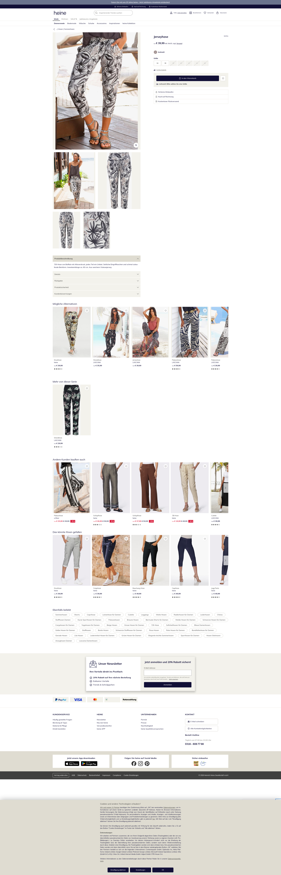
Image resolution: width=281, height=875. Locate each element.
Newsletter (101, 720)
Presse (143, 723)
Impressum (106, 775)
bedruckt (161, 52)
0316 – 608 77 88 (194, 743)
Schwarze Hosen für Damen (214, 620)
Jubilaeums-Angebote (88, 19)
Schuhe (91, 23)
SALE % (74, 19)
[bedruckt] (155, 52)
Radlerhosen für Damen (183, 615)
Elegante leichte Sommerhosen (161, 635)
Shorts (77, 615)
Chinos (220, 615)
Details (57, 274)
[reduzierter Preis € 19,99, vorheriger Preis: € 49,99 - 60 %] (190, 487)
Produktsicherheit (61, 287)
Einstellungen (140, 870)
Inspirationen (114, 23)
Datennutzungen (169, 807)
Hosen (60, 29)
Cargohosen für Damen (64, 625)
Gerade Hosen (61, 635)
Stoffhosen (86, 630)
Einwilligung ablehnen (118, 870)
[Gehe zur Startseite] (60, 12)
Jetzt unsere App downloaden (81, 758)
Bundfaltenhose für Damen (203, 630)
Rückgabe (58, 281)
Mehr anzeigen (173, 679)
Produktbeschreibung (63, 258)
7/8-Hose (155, 625)
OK (163, 870)
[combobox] (118, 12)
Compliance (117, 775)
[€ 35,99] (111, 332)
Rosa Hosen (154, 630)
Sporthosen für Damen (190, 635)
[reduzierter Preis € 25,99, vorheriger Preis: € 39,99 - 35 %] (72, 487)
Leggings (145, 615)
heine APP (101, 729)
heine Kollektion (128, 23)
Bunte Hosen (103, 630)
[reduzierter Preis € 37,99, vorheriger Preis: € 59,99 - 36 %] (150, 487)
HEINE (100, 714)
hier (153, 819)
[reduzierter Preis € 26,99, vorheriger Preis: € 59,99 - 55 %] (111, 487)
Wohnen (64, 19)
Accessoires (102, 23)
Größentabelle (161, 70)
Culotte (131, 615)
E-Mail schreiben (196, 722)
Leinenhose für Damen (112, 615)
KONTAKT (189, 714)
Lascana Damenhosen (88, 641)
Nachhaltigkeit (147, 726)
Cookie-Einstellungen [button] (131, 775)
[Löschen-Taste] (130, 13)
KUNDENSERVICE (61, 714)
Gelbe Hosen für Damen (65, 630)
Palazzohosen (114, 620)
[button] (54, 29)
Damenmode (59, 23)
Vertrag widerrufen (61, 775)
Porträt (144, 720)
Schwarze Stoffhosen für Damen (129, 630)
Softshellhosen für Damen (176, 625)
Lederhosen (205, 615)
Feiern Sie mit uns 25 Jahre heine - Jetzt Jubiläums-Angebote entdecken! (140, 2)
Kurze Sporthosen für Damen (89, 620)
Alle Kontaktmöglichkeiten (201, 728)
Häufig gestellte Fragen (62, 720)
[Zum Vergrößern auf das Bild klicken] (136, 145)
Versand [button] (179, 43)
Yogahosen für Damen (91, 625)
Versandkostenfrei (104, 726)
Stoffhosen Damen (62, 620)
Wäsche (82, 23)
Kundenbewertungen (63, 294)
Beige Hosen (112, 625)
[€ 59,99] (190, 332)
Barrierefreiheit (94, 775)
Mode (56, 19)
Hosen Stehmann (213, 635)
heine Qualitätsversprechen (152, 729)
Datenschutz (82, 775)
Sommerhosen (69, 29)
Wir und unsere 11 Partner (110, 807)
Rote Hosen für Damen (175, 630)
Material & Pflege (60, 726)
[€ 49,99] (150, 560)
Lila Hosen (78, 635)
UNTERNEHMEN (148, 714)
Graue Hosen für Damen (134, 625)
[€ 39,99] (72, 332)
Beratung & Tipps (60, 723)
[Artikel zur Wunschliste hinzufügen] (223, 78)
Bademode (71, 23)
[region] (140, 837)
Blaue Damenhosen (202, 625)
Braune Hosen (133, 620)
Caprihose (91, 615)
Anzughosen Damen (63, 641)
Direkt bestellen (59, 729)
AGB (73, 775)
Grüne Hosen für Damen (131, 635)
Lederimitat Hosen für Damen (102, 635)
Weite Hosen (161, 615)
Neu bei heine (102, 723)
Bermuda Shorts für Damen (157, 620)
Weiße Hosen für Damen (185, 620)
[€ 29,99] (72, 410)
